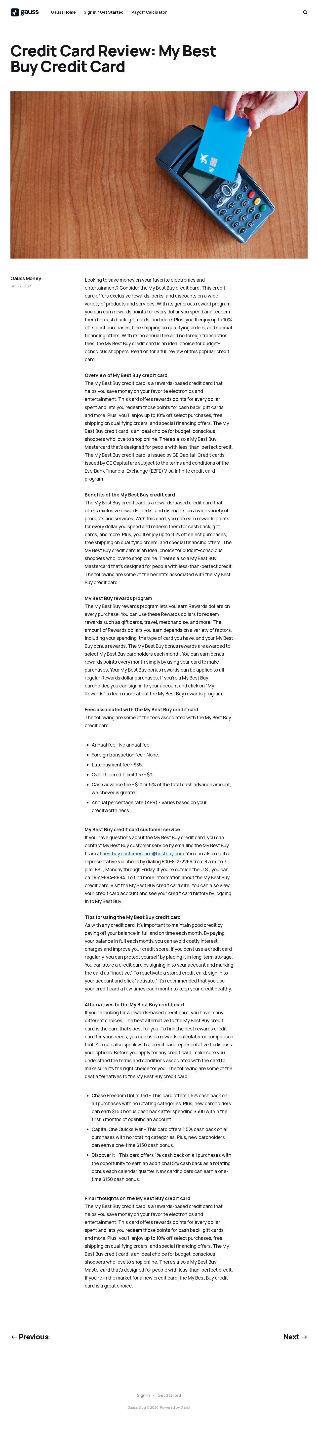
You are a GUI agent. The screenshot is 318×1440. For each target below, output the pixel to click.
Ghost (185, 1407)
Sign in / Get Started (103, 12)
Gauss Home (63, 12)
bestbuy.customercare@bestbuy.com (143, 853)
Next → (295, 1337)
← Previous (29, 1337)
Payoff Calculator (149, 12)
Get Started (169, 1395)
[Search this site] (305, 12)
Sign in (143, 1395)
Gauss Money (25, 278)
